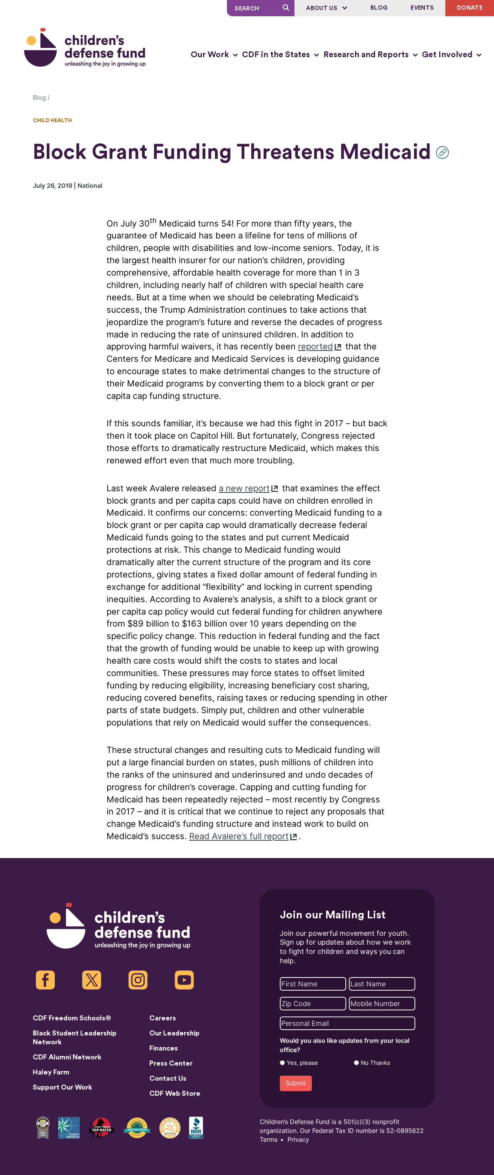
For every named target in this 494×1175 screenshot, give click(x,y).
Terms (268, 1139)
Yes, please (302, 1063)
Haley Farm (51, 1072)
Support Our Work (62, 1087)
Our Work (211, 55)
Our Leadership (174, 1033)
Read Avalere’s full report (239, 836)
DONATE (469, 8)
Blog (378, 8)
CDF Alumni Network (67, 1057)
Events (422, 8)
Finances (163, 1048)
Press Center (171, 1063)
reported (315, 346)
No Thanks (375, 1063)
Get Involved (448, 55)
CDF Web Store (174, 1093)
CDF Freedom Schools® (72, 1018)
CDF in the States (277, 55)
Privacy (298, 1139)
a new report (244, 488)
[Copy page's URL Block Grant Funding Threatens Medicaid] (444, 152)
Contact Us (167, 1078)
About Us (322, 8)
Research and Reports (367, 55)
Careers (162, 1018)
